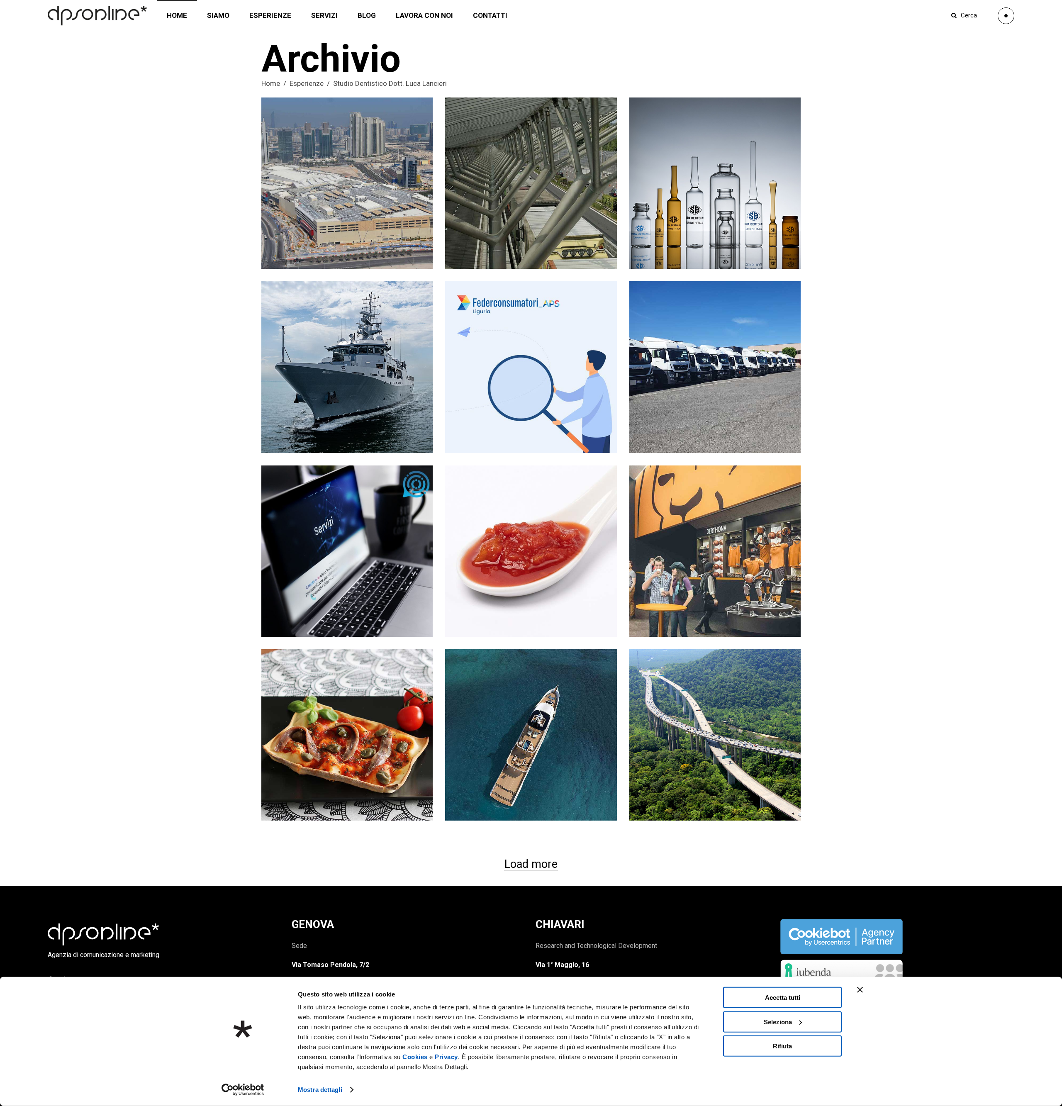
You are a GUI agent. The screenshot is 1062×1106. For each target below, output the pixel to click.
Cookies (415, 1056)
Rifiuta (782, 1046)
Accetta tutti (782, 997)
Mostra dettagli (320, 1089)
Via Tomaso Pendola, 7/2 (330, 965)
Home (270, 83)
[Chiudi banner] (860, 990)
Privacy (446, 1056)
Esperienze (307, 83)
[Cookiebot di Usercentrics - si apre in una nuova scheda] (243, 1090)
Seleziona (778, 1021)
